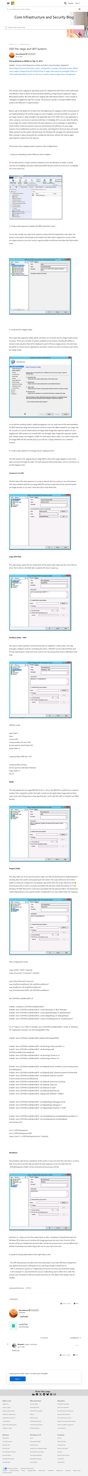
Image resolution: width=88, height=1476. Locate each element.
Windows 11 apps (7, 1428)
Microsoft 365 (6, 1448)
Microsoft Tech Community (37, 1452)
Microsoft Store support (36, 1411)
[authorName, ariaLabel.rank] (11, 55)
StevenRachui (20, 54)
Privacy (23, 1470)
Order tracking (34, 1418)
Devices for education (63, 1407)
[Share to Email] (55, 1394)
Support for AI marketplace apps (38, 1448)
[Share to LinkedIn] (33, 1394)
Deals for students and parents (65, 1424)
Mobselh (21, 1344)
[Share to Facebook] (37, 1394)
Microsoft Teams (7, 1455)
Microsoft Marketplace (36, 1455)
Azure (31, 1438)
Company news (61, 1445)
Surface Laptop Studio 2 (9, 1411)
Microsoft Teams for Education (65, 1411)
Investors (59, 1452)
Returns (32, 1414)
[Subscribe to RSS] (51, 1394)
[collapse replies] (7, 1344)
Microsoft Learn (34, 1445)
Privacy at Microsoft (62, 1448)
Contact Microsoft (14, 1470)
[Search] (65, 3)
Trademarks (51, 1470)
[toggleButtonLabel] (79, 9)
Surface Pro (5, 1404)
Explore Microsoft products (10, 1424)
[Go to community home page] (12, 3)
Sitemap (5, 1470)
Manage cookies (32, 1470)
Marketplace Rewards (35, 1459)
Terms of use (42, 1470)
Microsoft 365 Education (63, 1414)
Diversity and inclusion (63, 1455)
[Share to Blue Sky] (47, 1394)
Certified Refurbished (35, 1421)
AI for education (61, 1428)
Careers (59, 1438)
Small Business (6, 1462)
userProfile (24, 1317)
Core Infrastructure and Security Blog (19, 9)
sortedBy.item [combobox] (74, 1338)
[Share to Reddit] (44, 1394)
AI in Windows (6, 1421)
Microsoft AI (6, 1438)
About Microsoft (61, 1441)
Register (71, 3)
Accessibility (60, 1459)
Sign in (17, 1379)
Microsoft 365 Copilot (8, 1459)
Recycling (68, 1470)
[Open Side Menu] (8, 3)
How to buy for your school (64, 1418)
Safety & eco (59, 1470)
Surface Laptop (6, 1407)
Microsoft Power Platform (9, 1452)
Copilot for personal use (9, 1418)
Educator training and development (66, 1421)
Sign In (77, 3)
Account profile (34, 1404)
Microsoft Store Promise (36, 1424)
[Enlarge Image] (35, 197)
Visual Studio (33, 1462)
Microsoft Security (7, 1441)
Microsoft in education (63, 1404)
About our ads (76, 1470)
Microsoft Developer (35, 1441)
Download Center (34, 1407)
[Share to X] (40, 1394)
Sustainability (60, 1462)
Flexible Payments (34, 1428)
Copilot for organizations (9, 1414)
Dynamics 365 (6, 1445)
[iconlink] (13, 1326)
